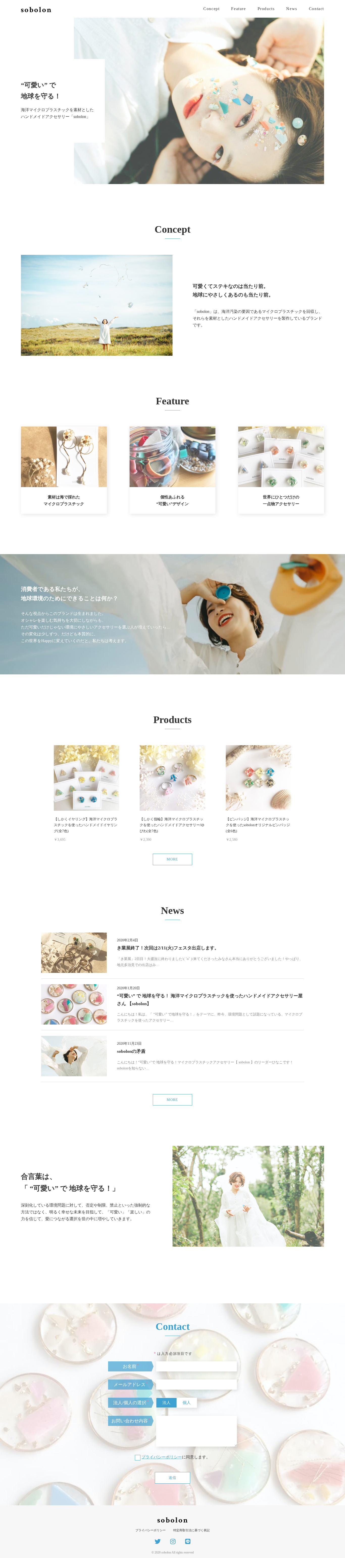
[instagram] (173, 1541)
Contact (316, 9)
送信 (173, 1478)
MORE (172, 859)
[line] (187, 1541)
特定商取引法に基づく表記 (191, 1530)
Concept (211, 9)
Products (266, 9)
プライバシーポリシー (161, 1457)
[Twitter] (158, 1541)
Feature (238, 9)
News (291, 9)
